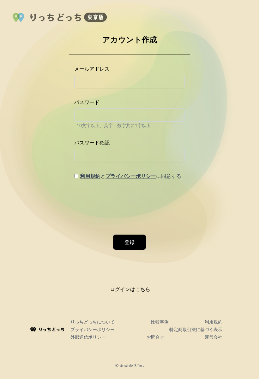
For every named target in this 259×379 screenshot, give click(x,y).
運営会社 (213, 337)
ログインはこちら (130, 289)
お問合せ (155, 337)
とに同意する (130, 175)
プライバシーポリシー (130, 175)
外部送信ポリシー (88, 337)
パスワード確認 (92, 142)
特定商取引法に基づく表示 (195, 329)
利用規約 (90, 175)
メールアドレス (92, 68)
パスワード (86, 102)
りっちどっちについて (92, 322)
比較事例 (160, 322)
